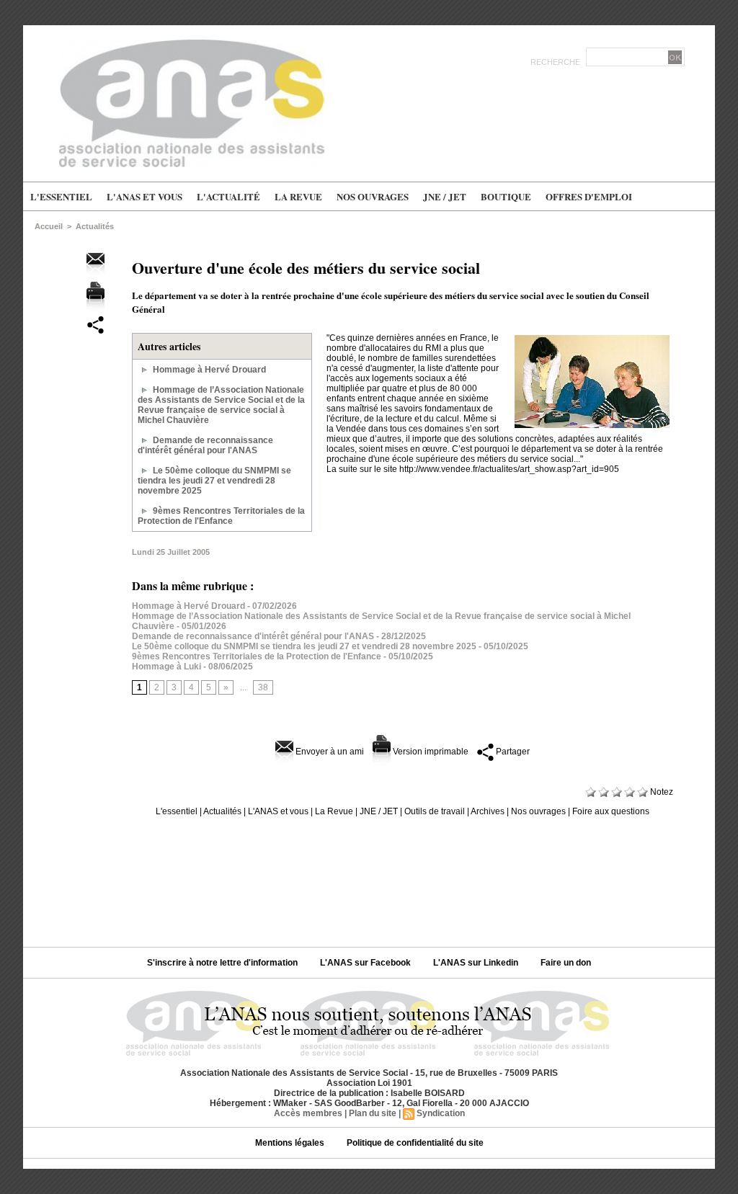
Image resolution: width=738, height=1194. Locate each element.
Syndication (441, 1113)
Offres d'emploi (589, 196)
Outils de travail (434, 811)
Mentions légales (290, 1143)
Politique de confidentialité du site (415, 1143)
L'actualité (228, 196)
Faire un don (566, 963)
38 (263, 687)
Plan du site (372, 1113)
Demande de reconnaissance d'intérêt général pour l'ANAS (205, 445)
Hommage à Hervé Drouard (209, 370)
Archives (487, 811)
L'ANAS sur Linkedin (476, 963)
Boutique (506, 196)
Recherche (556, 62)
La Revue (298, 196)
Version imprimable (429, 752)
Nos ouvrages (373, 196)
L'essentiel (61, 196)
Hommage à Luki (166, 666)
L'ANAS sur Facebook (366, 963)
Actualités (95, 226)
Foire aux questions (610, 811)
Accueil (49, 226)
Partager (512, 752)
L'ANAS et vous (144, 196)
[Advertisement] (369, 876)
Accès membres (308, 1113)
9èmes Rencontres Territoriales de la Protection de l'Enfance (221, 516)
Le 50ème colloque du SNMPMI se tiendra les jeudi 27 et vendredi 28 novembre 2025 (214, 480)
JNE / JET (444, 196)
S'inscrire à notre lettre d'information (223, 963)
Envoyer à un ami (328, 752)
